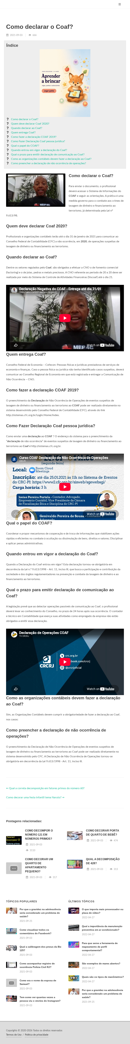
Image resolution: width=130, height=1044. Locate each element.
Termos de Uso (13, 1035)
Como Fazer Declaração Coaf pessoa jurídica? (38, 141)
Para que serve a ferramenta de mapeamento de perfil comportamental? (100, 947)
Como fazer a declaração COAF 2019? (33, 137)
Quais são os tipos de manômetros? (103, 977)
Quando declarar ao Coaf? (26, 128)
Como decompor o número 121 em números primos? (39, 834)
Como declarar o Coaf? (24, 119)
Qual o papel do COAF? (25, 145)
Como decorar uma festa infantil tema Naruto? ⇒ (35, 797)
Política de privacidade (36, 1035)
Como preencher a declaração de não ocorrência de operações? (48, 163)
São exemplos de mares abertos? (101, 963)
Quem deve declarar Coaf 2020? (30, 123)
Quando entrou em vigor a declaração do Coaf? (39, 150)
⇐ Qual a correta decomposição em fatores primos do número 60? (45, 788)
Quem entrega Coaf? (23, 132)
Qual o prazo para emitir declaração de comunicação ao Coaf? (47, 154)
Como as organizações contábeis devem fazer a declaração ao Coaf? (51, 159)
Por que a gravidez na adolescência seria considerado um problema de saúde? (40, 913)
